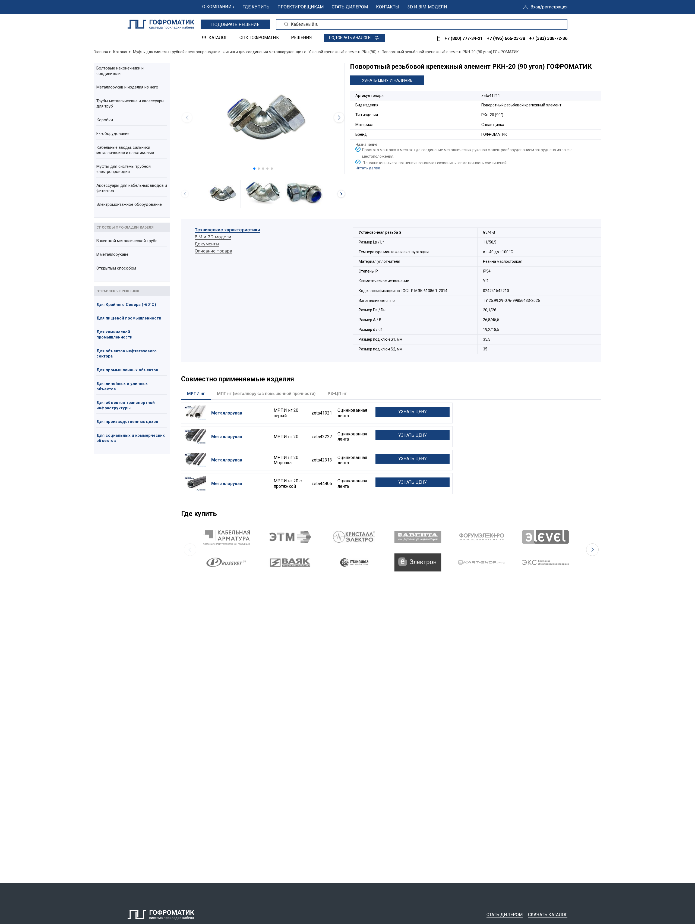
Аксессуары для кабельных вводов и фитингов (131, 188)
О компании (217, 6)
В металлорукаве (112, 254)
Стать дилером (350, 7)
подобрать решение (235, 24)
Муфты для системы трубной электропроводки (123, 169)
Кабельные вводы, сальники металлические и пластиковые (125, 150)
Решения (301, 37)
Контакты (387, 7)
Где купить (255, 7)
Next (592, 549)
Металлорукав (226, 413)
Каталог (218, 37)
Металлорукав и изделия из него (127, 87)
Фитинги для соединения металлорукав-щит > (264, 52)
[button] (254, 168)
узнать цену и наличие (387, 80)
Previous (190, 549)
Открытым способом (116, 268)
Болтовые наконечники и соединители (120, 71)
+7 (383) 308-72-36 (548, 38)
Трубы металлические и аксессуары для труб (130, 104)
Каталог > (122, 52)
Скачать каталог (547, 914)
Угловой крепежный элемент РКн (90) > (344, 52)
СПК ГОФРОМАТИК (259, 37)
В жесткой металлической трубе (126, 240)
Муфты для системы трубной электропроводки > (176, 52)
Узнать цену (412, 411)
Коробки (104, 120)
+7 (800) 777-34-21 (463, 38)
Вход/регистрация (548, 7)
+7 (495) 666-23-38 (506, 38)
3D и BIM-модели (427, 7)
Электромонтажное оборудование (129, 204)
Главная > (102, 52)
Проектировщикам (300, 7)
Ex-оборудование (112, 133)
